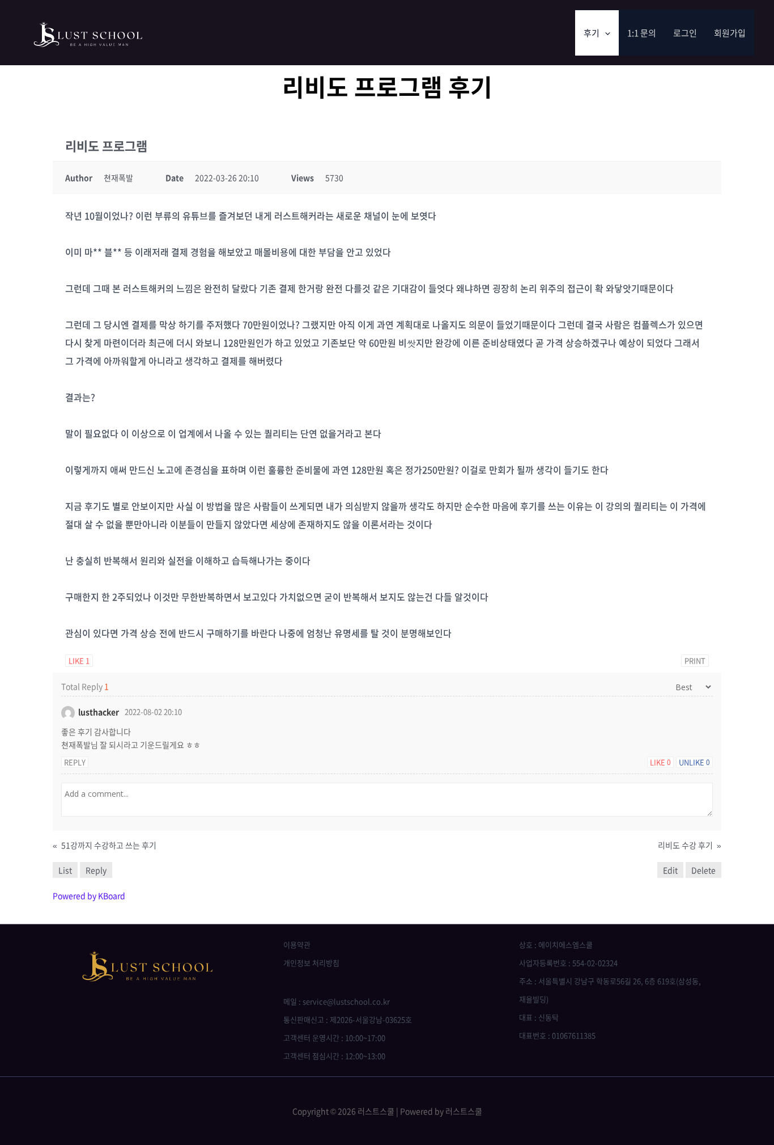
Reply (75, 762)
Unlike (694, 762)
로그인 (685, 33)
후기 (591, 33)
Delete (703, 870)
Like (79, 660)
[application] (604, 33)
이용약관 (297, 944)
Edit (670, 870)
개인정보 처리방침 (311, 962)
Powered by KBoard (89, 895)
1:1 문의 (641, 33)
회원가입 (730, 33)
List (65, 870)
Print (694, 660)
